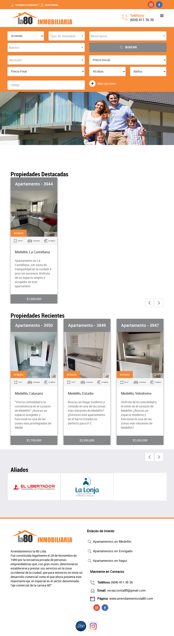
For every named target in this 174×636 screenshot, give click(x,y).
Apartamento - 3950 (34, 325)
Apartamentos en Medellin (111, 541)
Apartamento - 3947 (140, 325)
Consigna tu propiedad (26, 4)
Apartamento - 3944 (34, 184)
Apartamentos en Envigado (112, 551)
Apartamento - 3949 (87, 325)
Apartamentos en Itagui (109, 560)
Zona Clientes (51, 4)
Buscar (131, 47)
